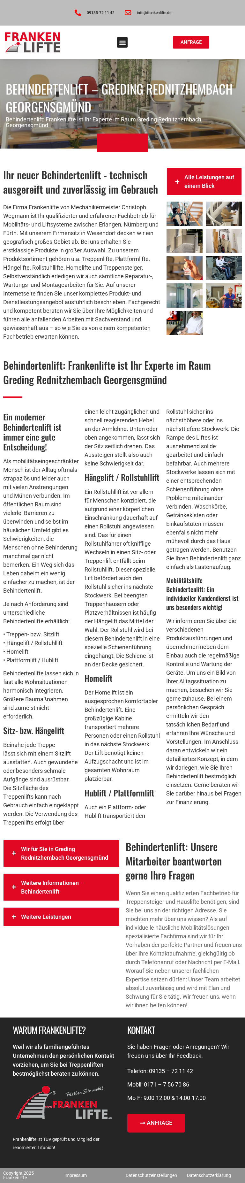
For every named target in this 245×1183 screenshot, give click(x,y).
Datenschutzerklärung (209, 1175)
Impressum (75, 1175)
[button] (122, 42)
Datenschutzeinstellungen (151, 1175)
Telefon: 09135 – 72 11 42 (160, 1071)
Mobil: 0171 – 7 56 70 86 (158, 1084)
